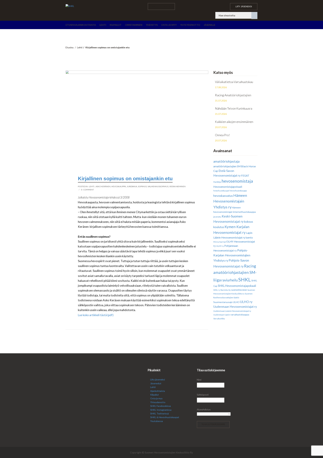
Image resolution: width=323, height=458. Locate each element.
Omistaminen (133, 24)
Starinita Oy (225, 290)
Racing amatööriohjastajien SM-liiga (235, 273)
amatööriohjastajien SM (227, 166)
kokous (248, 221)
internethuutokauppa (244, 211)
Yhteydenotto (190, 24)
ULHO (236, 302)
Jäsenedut (155, 383)
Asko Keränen (103, 186)
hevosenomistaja (237, 181)
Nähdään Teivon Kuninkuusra (233, 108)
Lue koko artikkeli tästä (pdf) (96, 315)
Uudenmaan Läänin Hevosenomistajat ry (232, 311)
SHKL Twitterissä (159, 413)
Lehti (102, 24)
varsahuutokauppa (239, 314)
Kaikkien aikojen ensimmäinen (234, 122)
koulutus (218, 227)
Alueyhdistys (204, 409)
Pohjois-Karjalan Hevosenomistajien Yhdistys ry (231, 255)
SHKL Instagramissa (160, 409)
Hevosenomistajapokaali (227, 186)
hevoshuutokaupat (221, 191)
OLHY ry (220, 246)
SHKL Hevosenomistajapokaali (237, 285)
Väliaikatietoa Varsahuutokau (234, 82)
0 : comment (87, 189)
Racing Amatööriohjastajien (233, 95)
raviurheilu (229, 280)
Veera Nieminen (177, 186)
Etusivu (71, 24)
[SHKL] (104, 6)
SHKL (244, 279)
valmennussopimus (158, 186)
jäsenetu (217, 216)
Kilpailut (115, 24)
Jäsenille (209, 24)
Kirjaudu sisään (161, 6)
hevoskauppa (118, 186)
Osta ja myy (169, 24)
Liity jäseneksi (244, 6)
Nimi (199, 379)
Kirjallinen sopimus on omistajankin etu (125, 178)
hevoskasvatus (223, 195)
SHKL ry (216, 290)
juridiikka (132, 186)
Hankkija (217, 182)
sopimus (142, 186)
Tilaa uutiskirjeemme (213, 424)
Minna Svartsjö (219, 242)
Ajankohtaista (86, 24)
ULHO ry (246, 302)
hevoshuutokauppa (238, 190)
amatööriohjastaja (226, 161)
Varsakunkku (219, 318)
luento (249, 237)
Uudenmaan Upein (221, 315)
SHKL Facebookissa (160, 405)
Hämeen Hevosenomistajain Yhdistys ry (230, 201)
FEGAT (245, 175)
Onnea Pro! (222, 135)
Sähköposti (203, 394)
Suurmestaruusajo (222, 302)
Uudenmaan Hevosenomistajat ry (235, 306)
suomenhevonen (239, 290)
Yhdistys (152, 24)
